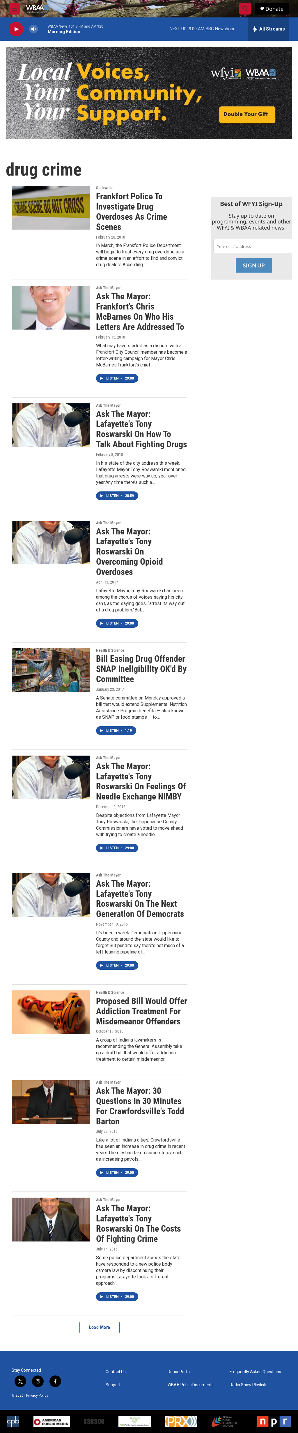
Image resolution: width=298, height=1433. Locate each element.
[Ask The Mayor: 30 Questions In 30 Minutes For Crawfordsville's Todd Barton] (51, 1102)
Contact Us (116, 1372)
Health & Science (110, 650)
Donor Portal (179, 1372)
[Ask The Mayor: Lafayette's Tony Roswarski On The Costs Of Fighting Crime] (51, 1219)
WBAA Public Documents (191, 1385)
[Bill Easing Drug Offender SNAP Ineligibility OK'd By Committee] (51, 670)
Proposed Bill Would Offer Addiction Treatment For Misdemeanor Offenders (141, 1011)
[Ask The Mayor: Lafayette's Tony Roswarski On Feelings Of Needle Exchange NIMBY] (51, 777)
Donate (274, 9)
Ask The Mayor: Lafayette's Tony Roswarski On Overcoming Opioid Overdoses (129, 551)
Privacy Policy (37, 1395)
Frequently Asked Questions (255, 1372)
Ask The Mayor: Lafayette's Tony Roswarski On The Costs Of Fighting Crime (138, 1223)
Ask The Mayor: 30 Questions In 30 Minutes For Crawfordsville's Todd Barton (140, 1106)
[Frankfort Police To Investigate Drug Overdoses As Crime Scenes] (51, 207)
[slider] (43, 29)
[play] (16, 29)
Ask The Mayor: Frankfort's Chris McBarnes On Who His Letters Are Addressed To (140, 311)
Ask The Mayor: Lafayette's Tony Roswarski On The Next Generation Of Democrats (140, 899)
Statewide (104, 187)
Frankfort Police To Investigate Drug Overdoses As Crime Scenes (131, 211)
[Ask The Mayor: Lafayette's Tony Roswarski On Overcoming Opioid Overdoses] (51, 542)
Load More (99, 1327)
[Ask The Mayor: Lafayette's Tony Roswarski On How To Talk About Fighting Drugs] (51, 425)
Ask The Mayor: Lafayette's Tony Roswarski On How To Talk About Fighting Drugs (141, 429)
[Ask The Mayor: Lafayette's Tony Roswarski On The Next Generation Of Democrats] (51, 895)
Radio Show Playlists (248, 1385)
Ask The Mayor (108, 287)
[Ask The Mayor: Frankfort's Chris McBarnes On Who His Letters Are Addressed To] (51, 307)
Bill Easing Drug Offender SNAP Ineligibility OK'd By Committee (141, 669)
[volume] (33, 29)
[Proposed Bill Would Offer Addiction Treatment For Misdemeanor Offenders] (51, 1012)
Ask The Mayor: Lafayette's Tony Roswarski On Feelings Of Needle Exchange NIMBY (141, 781)
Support (113, 1385)
